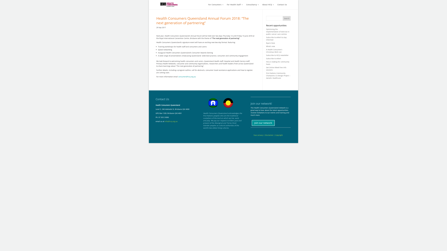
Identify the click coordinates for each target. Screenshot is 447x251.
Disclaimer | (270, 135)
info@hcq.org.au (171, 121)
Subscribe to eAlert (273, 58)
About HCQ (267, 5)
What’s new (270, 46)
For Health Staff (234, 5)
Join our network (263, 122)
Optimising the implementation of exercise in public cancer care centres (277, 31)
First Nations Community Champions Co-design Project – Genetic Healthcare (278, 75)
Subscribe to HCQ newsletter (277, 55)
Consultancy (251, 5)
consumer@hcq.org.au (187, 77)
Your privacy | (259, 135)
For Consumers (215, 5)
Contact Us (282, 5)
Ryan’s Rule (270, 43)
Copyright (279, 135)
